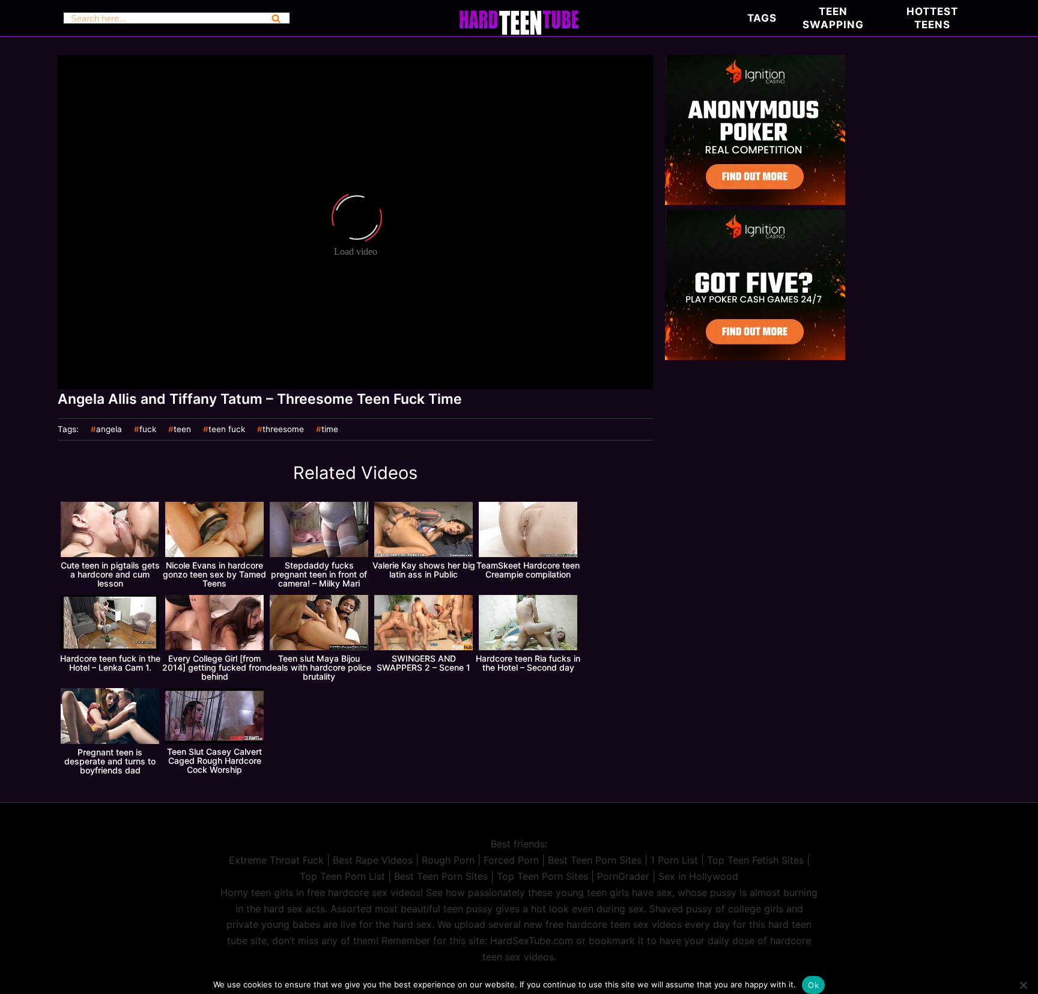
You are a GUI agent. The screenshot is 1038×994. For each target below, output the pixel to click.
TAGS (762, 18)
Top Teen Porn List (342, 876)
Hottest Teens (932, 18)
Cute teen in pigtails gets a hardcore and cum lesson (110, 574)
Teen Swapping (833, 18)
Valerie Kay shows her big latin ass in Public (423, 569)
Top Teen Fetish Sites (755, 860)
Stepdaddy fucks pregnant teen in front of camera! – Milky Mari (319, 574)
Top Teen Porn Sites (542, 876)
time (329, 429)
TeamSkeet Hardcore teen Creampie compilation (528, 569)
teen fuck (226, 429)
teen (182, 429)
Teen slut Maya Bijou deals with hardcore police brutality (319, 667)
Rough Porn (448, 860)
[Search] (276, 18)
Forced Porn (511, 860)
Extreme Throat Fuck (276, 860)
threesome (283, 429)
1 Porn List (674, 860)
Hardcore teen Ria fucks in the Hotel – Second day (528, 662)
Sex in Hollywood (698, 876)
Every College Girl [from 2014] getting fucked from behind (214, 667)
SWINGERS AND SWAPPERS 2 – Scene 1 (423, 662)
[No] (1023, 985)
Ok (813, 985)
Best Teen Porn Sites (595, 860)
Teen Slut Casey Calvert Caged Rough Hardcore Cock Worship (214, 760)
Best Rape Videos (373, 860)
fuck (147, 429)
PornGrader (623, 876)
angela (109, 429)
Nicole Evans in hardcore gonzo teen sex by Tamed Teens (214, 574)
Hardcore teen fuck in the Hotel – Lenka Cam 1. (110, 662)
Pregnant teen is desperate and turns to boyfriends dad (110, 761)
